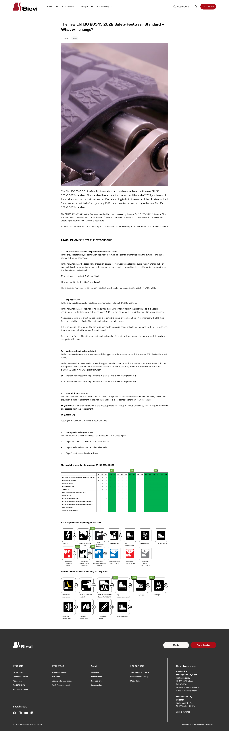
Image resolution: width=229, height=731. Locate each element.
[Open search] (196, 6)
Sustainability (96, 676)
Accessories (17, 681)
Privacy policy (96, 685)
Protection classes (59, 672)
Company (95, 672)
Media (176, 645)
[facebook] (14, 713)
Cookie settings (183, 711)
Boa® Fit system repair (61, 685)
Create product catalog (139, 676)
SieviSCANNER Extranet (140, 672)
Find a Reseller (203, 645)
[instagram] (20, 713)
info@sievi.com (190, 690)
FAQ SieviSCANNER (20, 689)
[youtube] (26, 713)
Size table (56, 676)
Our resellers (96, 681)
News (75, 38)
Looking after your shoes (62, 681)
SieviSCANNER (19, 685)
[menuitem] (52, 6)
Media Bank (135, 681)
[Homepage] (28, 6)
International (183, 6)
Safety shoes (18, 672)
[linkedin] (32, 713)
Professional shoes (20, 676)
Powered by (199, 724)
